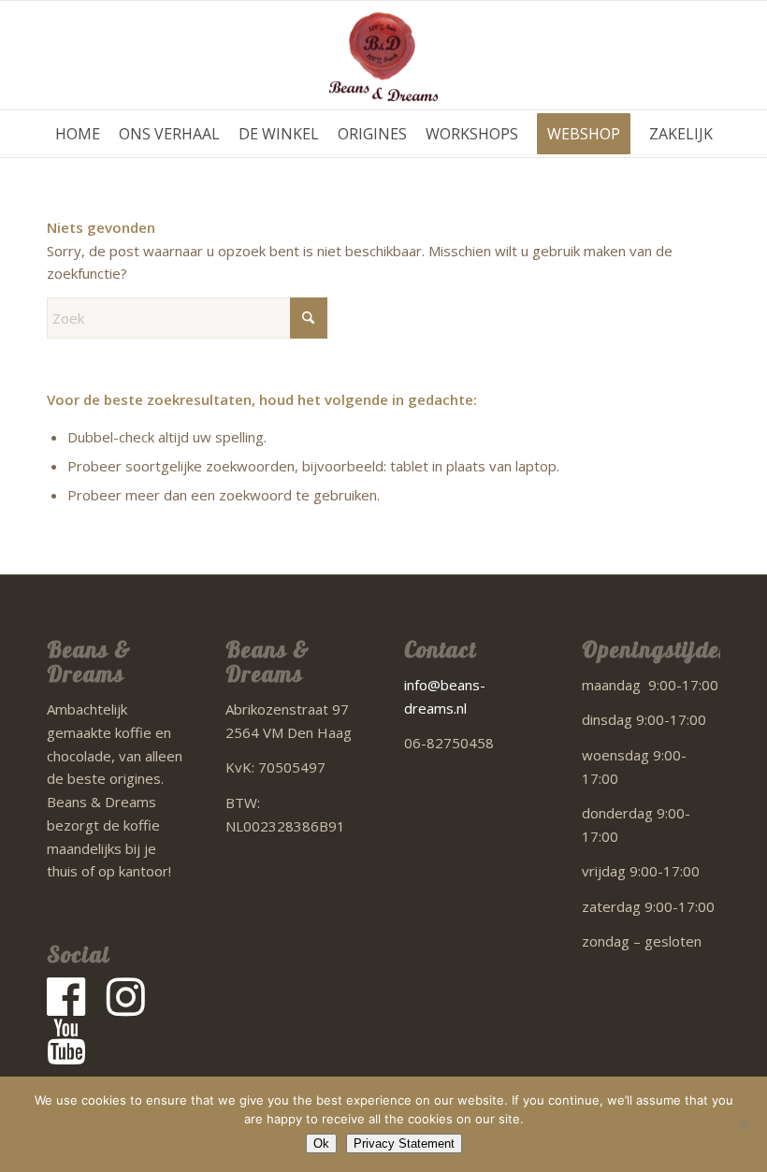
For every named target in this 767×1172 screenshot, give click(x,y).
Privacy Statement (404, 1143)
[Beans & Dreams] (383, 55)
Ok (321, 1143)
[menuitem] (77, 133)
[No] (743, 1124)
